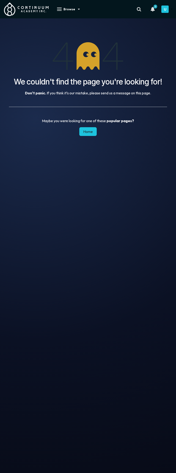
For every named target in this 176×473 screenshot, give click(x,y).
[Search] (139, 9)
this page (143, 93)
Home (88, 131)
